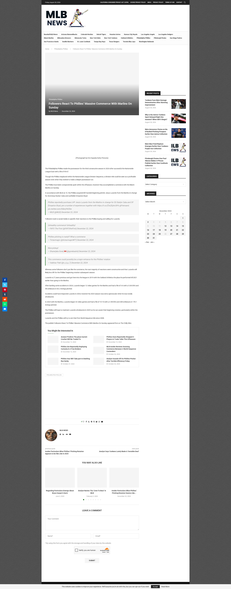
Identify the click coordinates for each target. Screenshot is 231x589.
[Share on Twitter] (4, 284)
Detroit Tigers (101, 34)
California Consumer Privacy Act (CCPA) (114, 2)
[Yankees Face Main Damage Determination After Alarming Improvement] (178, 104)
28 (177, 234)
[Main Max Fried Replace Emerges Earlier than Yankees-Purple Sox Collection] (178, 147)
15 (183, 226)
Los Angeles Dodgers (165, 34)
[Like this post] (83, 422)
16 (148, 230)
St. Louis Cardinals (83, 42)
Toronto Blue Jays (129, 42)
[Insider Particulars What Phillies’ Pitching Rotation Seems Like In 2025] (124, 478)
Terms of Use (169, 2)
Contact (179, 2)
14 (177, 226)
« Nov (147, 242)
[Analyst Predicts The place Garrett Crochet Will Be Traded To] (53, 339)
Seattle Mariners (68, 42)
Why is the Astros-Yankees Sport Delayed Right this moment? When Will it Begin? (156, 117)
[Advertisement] (92, 135)
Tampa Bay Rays (99, 42)
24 (154, 234)
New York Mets (95, 38)
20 (171, 230)
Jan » (152, 242)
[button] (48, 484)
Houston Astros (115, 34)
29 (183, 234)
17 (154, 230)
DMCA (149, 2)
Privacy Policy (158, 2)
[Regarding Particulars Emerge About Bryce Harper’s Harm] (60, 478)
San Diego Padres (176, 38)
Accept (155, 587)
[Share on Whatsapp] (4, 304)
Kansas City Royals (130, 34)
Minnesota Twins (80, 38)
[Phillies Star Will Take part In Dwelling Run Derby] (53, 361)
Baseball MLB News (51, 34)
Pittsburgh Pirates (160, 38)
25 (160, 234)
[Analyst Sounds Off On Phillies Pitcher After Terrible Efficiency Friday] (98, 361)
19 (165, 230)
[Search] (184, 2)
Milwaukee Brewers (64, 38)
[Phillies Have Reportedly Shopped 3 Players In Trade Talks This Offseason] (98, 339)
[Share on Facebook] (4, 280)
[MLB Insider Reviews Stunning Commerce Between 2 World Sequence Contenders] (98, 350)
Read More (165, 586)
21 (177, 230)
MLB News (54, 111)
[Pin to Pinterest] (4, 289)
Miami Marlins (49, 38)
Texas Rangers (114, 42)
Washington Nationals (146, 42)
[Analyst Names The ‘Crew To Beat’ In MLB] (92, 478)
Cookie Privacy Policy (138, 2)
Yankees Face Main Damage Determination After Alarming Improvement (156, 102)
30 (148, 238)
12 (165, 226)
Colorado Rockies (87, 34)
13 (171, 226)
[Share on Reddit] (4, 299)
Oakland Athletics (127, 38)
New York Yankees (110, 38)
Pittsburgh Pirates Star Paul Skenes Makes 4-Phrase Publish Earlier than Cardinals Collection (156, 162)
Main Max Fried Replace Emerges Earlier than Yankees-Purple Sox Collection (157, 146)
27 (171, 234)
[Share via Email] (4, 309)
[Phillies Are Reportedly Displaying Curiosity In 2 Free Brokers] (53, 349)
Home (47, 49)
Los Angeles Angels (148, 34)
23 (148, 234)
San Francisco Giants (51, 42)
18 (160, 230)
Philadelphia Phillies (143, 38)
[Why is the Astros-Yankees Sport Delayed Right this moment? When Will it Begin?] (178, 118)
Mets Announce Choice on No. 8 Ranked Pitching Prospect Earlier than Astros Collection (156, 131)
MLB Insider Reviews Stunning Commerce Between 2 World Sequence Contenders (121, 349)
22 (183, 230)
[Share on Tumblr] (4, 294)
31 (154, 238)
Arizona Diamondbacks (69, 34)
